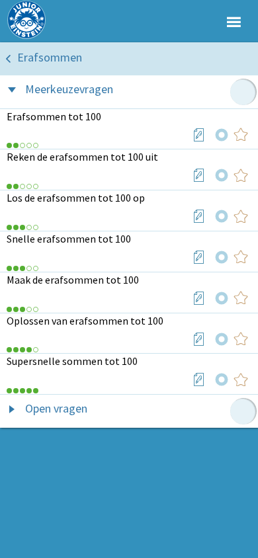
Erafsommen (49, 57)
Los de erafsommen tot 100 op (76, 197)
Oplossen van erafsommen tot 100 (85, 320)
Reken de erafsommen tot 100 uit (82, 156)
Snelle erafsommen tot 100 (69, 238)
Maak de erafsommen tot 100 (73, 279)
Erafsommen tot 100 (54, 116)
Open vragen (56, 408)
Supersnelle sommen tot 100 (72, 361)
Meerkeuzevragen (69, 89)
